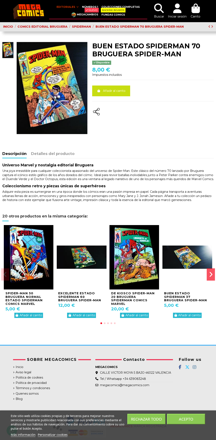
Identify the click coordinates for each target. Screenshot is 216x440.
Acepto (186, 419)
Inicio (19, 367)
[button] (101, 323)
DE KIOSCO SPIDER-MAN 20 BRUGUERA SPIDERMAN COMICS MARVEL (133, 298)
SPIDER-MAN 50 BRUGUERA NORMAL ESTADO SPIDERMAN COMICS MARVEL (24, 298)
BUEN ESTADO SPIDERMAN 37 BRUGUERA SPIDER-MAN (185, 296)
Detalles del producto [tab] (52, 154)
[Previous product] (209, 27)
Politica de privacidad (31, 383)
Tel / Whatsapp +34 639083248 (123, 379)
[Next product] (212, 27)
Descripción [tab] (14, 154)
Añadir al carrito (114, 91)
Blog (19, 399)
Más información (23, 434)
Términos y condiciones (33, 388)
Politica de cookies (29, 377)
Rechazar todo (146, 419)
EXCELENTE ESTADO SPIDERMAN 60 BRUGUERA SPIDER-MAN (79, 296)
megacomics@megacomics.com (124, 385)
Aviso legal (23, 372)
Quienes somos (27, 393)
